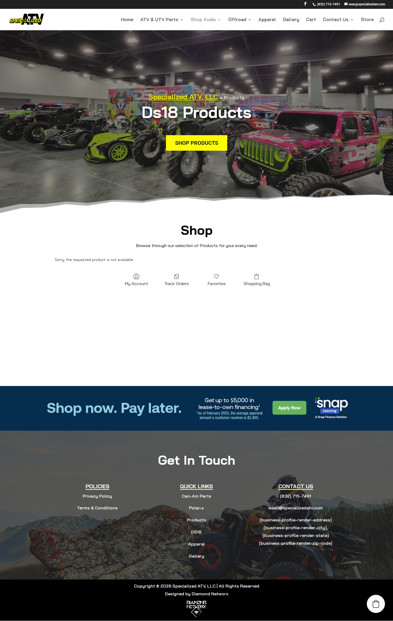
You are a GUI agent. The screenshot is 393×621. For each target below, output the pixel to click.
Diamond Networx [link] (210, 593)
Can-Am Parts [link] (196, 496)
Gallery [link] (291, 20)
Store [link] (367, 20)
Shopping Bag (257, 283)
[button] (305, 5)
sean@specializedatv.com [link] (296, 507)
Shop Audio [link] (203, 20)
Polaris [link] (196, 507)
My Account (136, 283)
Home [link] (127, 20)
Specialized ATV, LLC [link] (183, 96)
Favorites (217, 283)
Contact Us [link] (336, 20)
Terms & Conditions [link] (97, 507)
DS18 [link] (196, 532)
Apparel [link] (267, 20)
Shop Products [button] (196, 143)
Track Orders (176, 283)
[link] (328, 4)
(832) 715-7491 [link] (295, 496)
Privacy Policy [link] (97, 496)
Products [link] (196, 519)
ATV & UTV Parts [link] (159, 20)
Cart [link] (311, 20)
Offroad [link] (237, 20)
